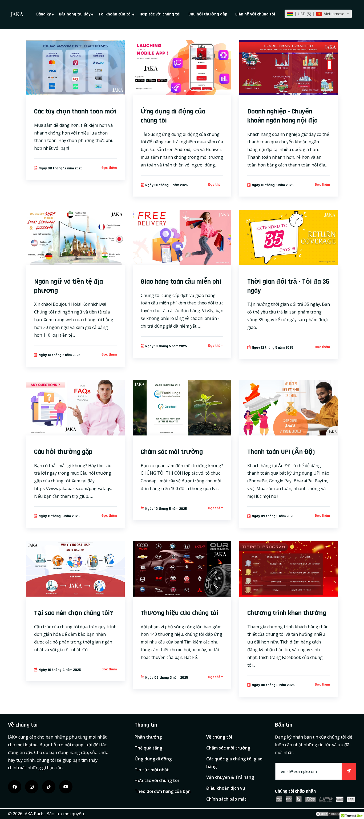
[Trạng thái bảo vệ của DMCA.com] (328, 814)
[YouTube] (65, 786)
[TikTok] (48, 786)
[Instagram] (31, 786)
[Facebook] (14, 786)
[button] (318, 14)
